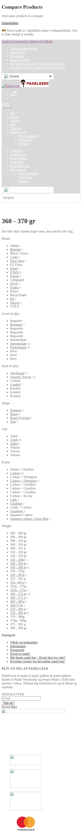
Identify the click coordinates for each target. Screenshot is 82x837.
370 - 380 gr (18, 613)
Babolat (15, 249)
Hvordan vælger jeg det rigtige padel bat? (37, 67)
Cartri (14, 257)
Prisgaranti (17, 56)
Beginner (16, 324)
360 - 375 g (17, 597)
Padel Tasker (18, 158)
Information (18, 52)
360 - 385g (17, 601)
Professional (18, 347)
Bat (12, 113)
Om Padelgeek (28, 136)
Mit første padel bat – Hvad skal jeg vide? (37, 64)
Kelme (14, 276)
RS (12, 299)
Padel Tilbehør (19, 166)
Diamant (15, 410)
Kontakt (24, 143)
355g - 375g (18, 590)
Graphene (16, 511)
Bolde (14, 117)
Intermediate (18, 343)
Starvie (14, 302)
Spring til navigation (15, 41)
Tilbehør (15, 128)
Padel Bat (16, 151)
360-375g (16, 605)
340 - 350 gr (18, 563)
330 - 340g (17, 559)
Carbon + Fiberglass (23, 481)
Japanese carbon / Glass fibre (29, 519)
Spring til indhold (41, 41)
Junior (14, 443)
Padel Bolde (18, 154)
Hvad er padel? (20, 60)
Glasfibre (16, 503)
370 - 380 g (17, 609)
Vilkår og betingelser (24, 48)
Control (15, 384)
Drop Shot (17, 261)
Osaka (14, 287)
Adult (14, 440)
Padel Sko (17, 162)
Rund (13, 414)
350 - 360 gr (18, 567)
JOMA (14, 272)
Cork (13, 500)
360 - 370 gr (18, 594)
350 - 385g (17, 575)
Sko (12, 124)
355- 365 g (17, 582)
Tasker (14, 121)
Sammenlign (10, 23)
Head (13, 268)
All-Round (17, 373)
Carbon (15, 473)
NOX (14, 283)
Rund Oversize (20, 418)
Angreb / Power (20, 377)
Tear (13, 421)
